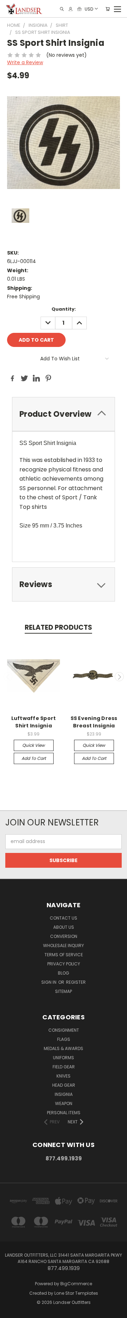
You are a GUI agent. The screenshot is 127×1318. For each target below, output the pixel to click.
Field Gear (64, 1067)
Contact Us (63, 918)
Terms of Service (63, 955)
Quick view (33, 745)
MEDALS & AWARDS (63, 1048)
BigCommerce (76, 1284)
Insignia (64, 1094)
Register (76, 982)
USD (89, 9)
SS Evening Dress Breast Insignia (94, 722)
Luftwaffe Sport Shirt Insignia (33, 722)
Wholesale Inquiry (63, 945)
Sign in (49, 982)
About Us (63, 927)
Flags (63, 1039)
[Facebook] (12, 378)
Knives (63, 1076)
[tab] (63, 414)
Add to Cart (34, 758)
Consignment (63, 1030)
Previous (8, 676)
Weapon (63, 1103)
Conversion (63, 936)
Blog (63, 973)
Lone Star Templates (76, 1293)
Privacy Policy (63, 964)
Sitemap (63, 991)
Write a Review (25, 62)
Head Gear (63, 1085)
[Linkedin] (36, 378)
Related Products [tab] (58, 627)
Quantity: (64, 309)
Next (119, 676)
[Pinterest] (48, 378)
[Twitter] (24, 378)
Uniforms (63, 1058)
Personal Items (63, 1113)
